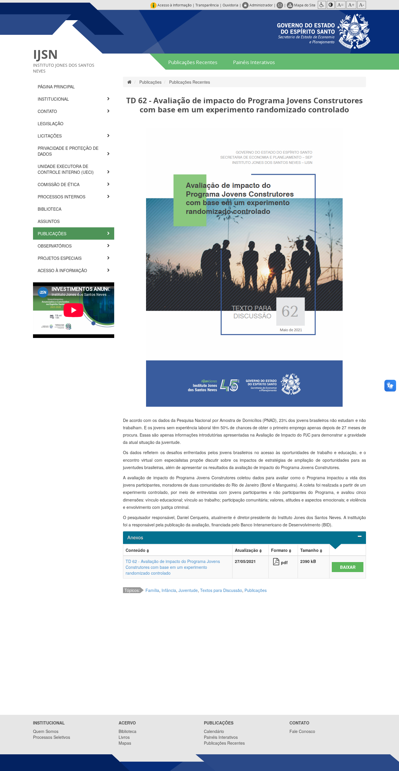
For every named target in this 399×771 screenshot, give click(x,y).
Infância (169, 590)
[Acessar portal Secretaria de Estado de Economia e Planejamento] (323, 30)
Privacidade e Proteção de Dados (68, 151)
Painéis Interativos (254, 62)
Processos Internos (62, 197)
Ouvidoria (230, 5)
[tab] (244, 537)
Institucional (54, 99)
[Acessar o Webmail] (280, 5)
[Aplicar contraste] (331, 5)
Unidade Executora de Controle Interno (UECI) (66, 169)
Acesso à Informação (63, 270)
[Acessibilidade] (322, 5)
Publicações (52, 233)
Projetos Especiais (60, 258)
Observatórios (55, 246)
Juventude (188, 590)
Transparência (207, 5)
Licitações (50, 136)
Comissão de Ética (59, 184)
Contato (48, 111)
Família (152, 590)
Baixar (347, 567)
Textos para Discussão (221, 590)
